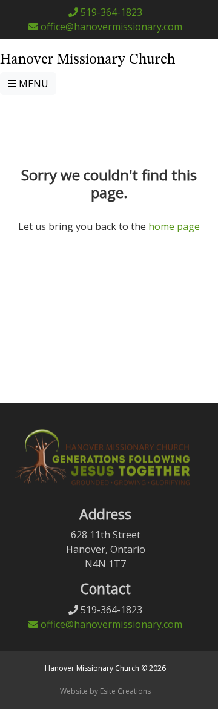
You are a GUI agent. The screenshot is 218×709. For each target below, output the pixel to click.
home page (174, 226)
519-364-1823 (110, 12)
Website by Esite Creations (105, 691)
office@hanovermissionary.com (110, 26)
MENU (32, 83)
